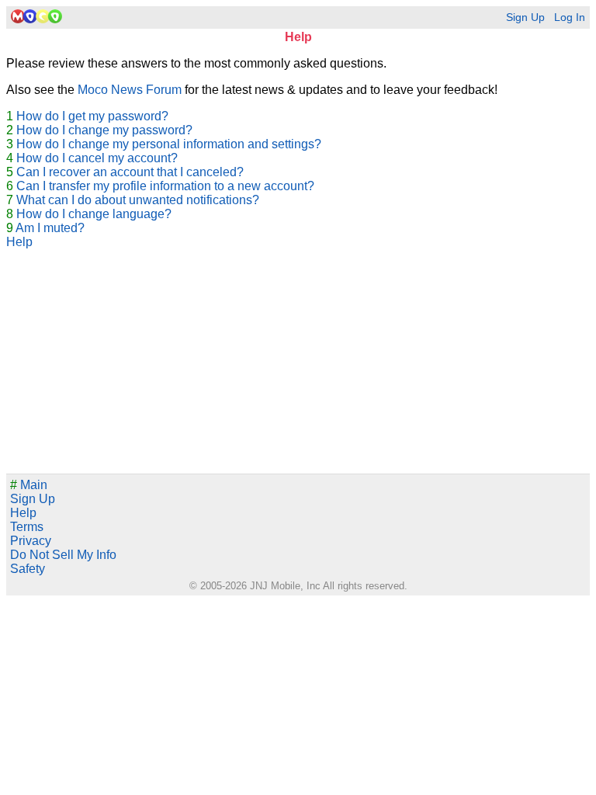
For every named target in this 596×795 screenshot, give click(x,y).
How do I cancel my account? (97, 158)
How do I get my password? (92, 116)
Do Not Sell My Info (63, 554)
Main (28, 484)
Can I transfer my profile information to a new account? (165, 186)
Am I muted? (50, 227)
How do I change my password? (104, 130)
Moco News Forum (130, 89)
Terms (26, 526)
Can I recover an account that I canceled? (130, 172)
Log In (569, 17)
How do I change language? (94, 213)
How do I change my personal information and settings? (168, 144)
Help (19, 241)
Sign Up (525, 17)
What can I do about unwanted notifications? (137, 200)
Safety (27, 568)
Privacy (30, 540)
